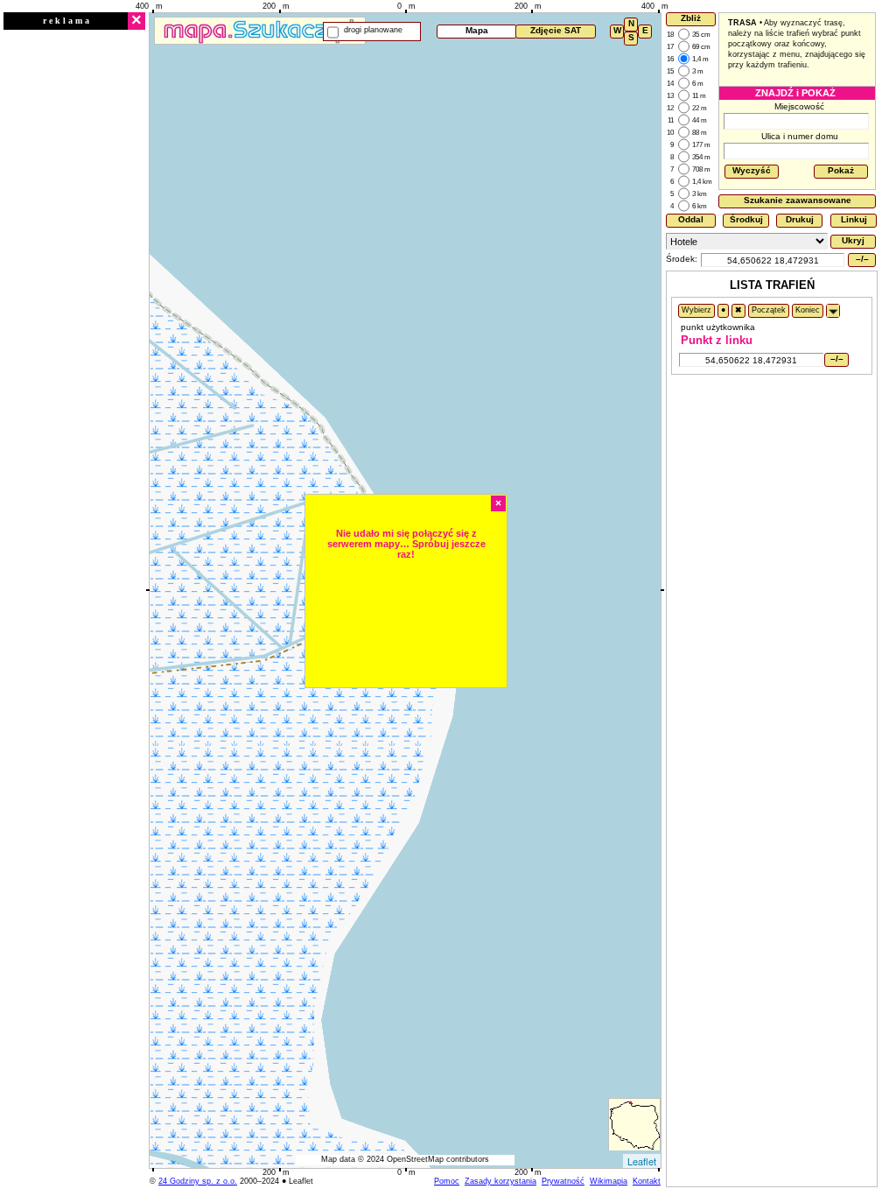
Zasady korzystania (500, 1181)
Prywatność (563, 1181)
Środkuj (746, 219)
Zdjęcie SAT (555, 30)
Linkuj (854, 219)
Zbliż (691, 18)
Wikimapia (608, 1181)
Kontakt (647, 1181)
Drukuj (800, 219)
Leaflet (641, 1161)
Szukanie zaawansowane (797, 200)
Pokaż (841, 170)
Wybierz (696, 310)
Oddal (691, 219)
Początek (768, 310)
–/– (862, 259)
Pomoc (446, 1181)
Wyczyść (751, 170)
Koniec (807, 310)
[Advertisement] (74, 295)
